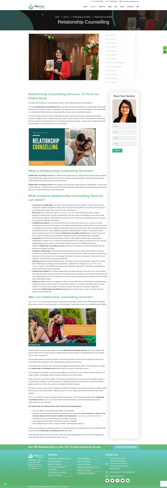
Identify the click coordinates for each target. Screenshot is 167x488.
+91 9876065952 (129, 472)
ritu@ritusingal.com (116, 476)
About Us (102, 6)
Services (93, 6)
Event (122, 6)
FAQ (115, 6)
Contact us (130, 6)
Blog (109, 6)
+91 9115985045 (115, 472)
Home (85, 6)
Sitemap (65, 486)
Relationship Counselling (83, 22)
